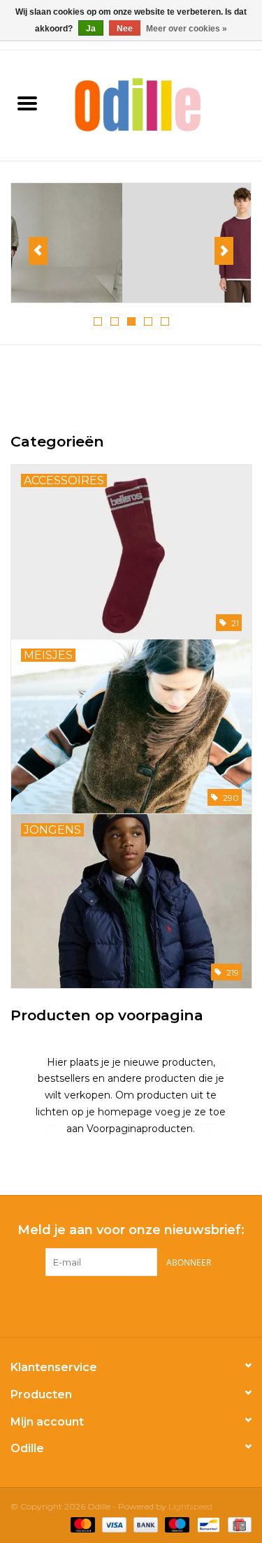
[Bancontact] (206, 1524)
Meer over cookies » (186, 29)
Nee (125, 29)
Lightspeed (190, 1506)
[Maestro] (175, 1524)
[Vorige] (38, 251)
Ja (91, 29)
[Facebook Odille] (119, 1305)
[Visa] (113, 1524)
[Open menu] (27, 103)
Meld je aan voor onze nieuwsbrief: (131, 1230)
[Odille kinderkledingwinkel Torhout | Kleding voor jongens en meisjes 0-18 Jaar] (158, 104)
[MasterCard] (81, 1524)
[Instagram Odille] (144, 1305)
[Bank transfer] (144, 1524)
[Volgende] (223, 251)
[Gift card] (237, 1524)
